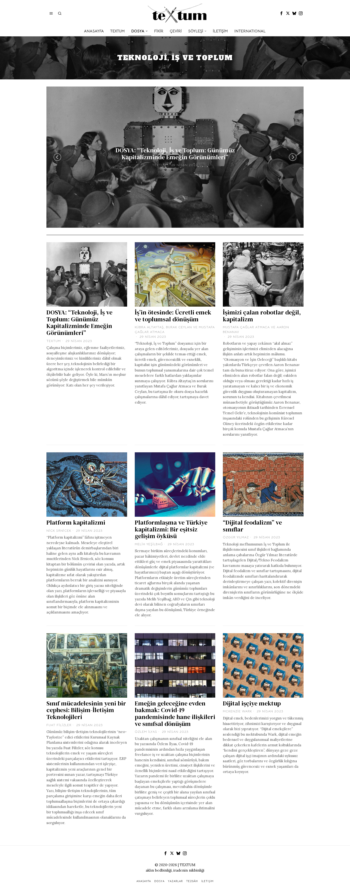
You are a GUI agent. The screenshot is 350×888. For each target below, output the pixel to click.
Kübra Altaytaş (149, 327)
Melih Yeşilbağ (149, 544)
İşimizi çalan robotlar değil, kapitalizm (262, 316)
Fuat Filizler (58, 725)
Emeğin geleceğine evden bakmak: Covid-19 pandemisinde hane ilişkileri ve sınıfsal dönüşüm (175, 713)
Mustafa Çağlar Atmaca (246, 327)
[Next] (292, 157)
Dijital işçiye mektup (252, 703)
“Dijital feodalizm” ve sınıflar (252, 526)
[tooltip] (281, 13)
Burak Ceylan (179, 327)
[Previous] (57, 157)
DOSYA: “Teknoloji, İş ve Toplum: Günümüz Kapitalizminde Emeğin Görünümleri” (175, 153)
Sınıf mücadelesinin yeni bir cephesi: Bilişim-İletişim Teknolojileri (86, 710)
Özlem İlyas (146, 731)
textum (159, 165)
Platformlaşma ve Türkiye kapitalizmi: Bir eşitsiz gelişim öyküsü (171, 529)
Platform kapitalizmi (75, 522)
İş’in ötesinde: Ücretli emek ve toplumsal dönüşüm (173, 316)
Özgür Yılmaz (236, 537)
